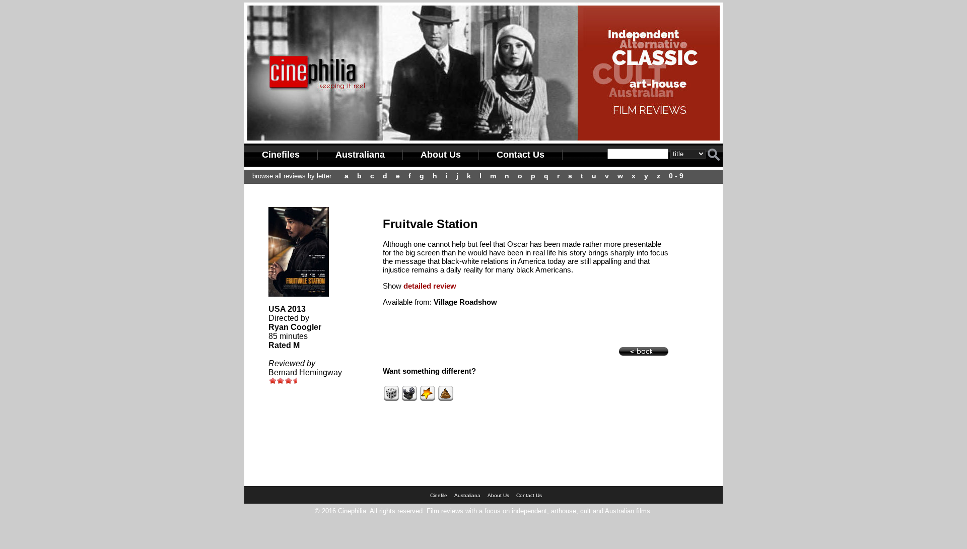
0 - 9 (676, 176)
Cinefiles (281, 155)
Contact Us (520, 155)
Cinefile (438, 495)
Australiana (360, 155)
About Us (441, 155)
